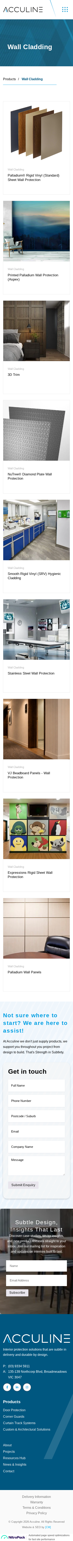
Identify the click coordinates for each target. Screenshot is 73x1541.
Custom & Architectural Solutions (26, 1429)
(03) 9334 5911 (16, 1366)
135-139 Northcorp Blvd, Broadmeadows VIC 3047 (35, 1374)
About (7, 1445)
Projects (9, 1451)
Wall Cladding (32, 79)
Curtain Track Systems (19, 1423)
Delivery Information (36, 1496)
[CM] (48, 1527)
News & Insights (14, 1464)
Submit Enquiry (23, 1185)
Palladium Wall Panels (24, 972)
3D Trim (14, 375)
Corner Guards (13, 1416)
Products (9, 79)
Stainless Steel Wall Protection (31, 673)
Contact (8, 1471)
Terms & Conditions (37, 1507)
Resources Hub (14, 1458)
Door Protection (14, 1410)
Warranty (36, 1502)
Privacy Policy (36, 1513)
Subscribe (17, 1292)
